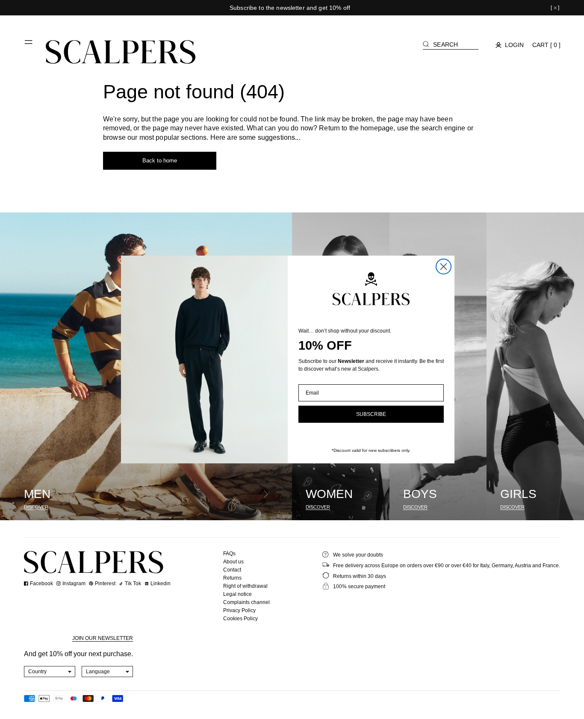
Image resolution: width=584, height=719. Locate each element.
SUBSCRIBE (371, 414)
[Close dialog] (443, 266)
